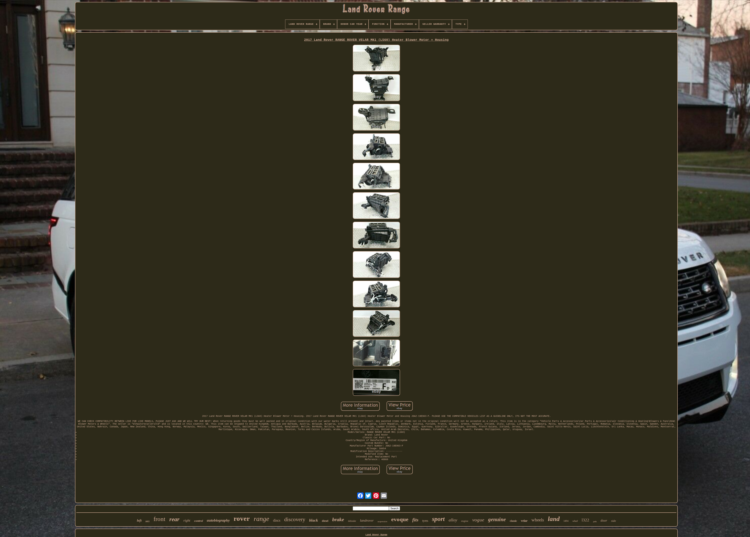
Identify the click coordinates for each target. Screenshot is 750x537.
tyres (425, 520)
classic (513, 520)
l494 (566, 520)
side (613, 520)
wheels (537, 519)
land (554, 518)
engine (464, 520)
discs (276, 520)
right (186, 520)
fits (415, 519)
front (159, 519)
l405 (148, 521)
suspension (382, 521)
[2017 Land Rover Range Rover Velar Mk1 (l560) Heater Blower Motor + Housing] (376, 58)
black (313, 520)
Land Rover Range (376, 534)
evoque (399, 519)
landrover (367, 520)
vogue (478, 519)
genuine (497, 519)
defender (352, 521)
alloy (453, 519)
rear (174, 519)
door (604, 520)
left (139, 520)
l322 (585, 520)
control (198, 520)
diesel (325, 520)
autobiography (218, 520)
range (261, 518)
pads (595, 521)
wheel (575, 521)
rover (242, 518)
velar (524, 520)
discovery (294, 519)
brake (338, 519)
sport (438, 518)
